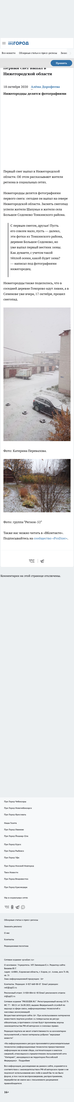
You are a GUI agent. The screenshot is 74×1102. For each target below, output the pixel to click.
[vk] (32, 560)
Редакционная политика (16, 946)
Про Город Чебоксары (15, 801)
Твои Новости (11, 872)
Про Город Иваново (14, 829)
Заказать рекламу (13, 926)
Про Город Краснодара (15, 887)
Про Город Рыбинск (14, 850)
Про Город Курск (12, 844)
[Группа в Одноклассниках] (12, 907)
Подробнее (24, 1060)
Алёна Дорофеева (45, 87)
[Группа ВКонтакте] (7, 907)
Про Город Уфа (11, 857)
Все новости (8, 53)
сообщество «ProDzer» (50, 538)
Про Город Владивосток (16, 878)
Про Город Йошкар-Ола (16, 836)
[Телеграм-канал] (17, 907)
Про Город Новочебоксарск (18, 808)
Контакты (9, 939)
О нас (7, 933)
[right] (70, 53)
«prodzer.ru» (28, 959)
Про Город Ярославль (15, 814)
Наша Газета (10, 823)
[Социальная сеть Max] (23, 907)
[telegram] (43, 560)
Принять (61, 63)
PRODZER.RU (29, 1001)
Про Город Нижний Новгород (19, 865)
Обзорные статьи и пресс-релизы (38, 53)
